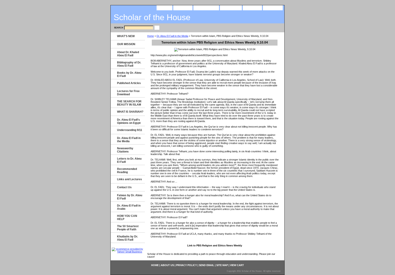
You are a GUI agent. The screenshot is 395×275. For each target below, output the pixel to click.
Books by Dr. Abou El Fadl (129, 74)
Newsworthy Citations (125, 150)
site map (252, 7)
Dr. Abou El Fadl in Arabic (129, 207)
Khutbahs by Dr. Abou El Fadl (127, 238)
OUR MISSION (126, 44)
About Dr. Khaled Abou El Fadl (128, 54)
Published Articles (129, 83)
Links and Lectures (129, 179)
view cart (273, 7)
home (164, 7)
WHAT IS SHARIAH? (130, 111)
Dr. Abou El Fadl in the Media (172, 36)
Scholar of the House (152, 17)
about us (183, 7)
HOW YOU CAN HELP (127, 217)
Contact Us (124, 187)
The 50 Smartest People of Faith (128, 228)
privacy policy (206, 7)
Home (150, 36)
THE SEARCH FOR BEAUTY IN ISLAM (129, 103)
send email (231, 7)
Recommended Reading (127, 170)
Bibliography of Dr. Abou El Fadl (129, 64)
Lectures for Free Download (128, 93)
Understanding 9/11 (129, 130)
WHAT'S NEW (126, 36)
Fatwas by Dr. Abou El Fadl (129, 197)
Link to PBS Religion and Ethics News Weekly (214, 245)
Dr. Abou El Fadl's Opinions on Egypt (129, 121)
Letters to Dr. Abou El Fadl (129, 160)
